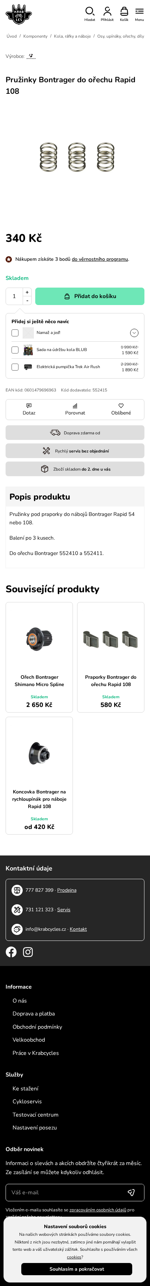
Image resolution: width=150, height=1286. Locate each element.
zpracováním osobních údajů (97, 1210)
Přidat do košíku (95, 296)
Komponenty (35, 36)
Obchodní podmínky (37, 1027)
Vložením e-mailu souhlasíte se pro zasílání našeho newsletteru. (70, 1213)
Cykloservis (27, 1101)
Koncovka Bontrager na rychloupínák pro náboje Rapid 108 (39, 799)
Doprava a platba (34, 1014)
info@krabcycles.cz (45, 929)
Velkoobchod (29, 1040)
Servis (63, 909)
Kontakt (78, 929)
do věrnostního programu (100, 259)
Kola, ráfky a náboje (72, 36)
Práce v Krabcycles (36, 1053)
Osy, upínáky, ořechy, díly (120, 36)
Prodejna (66, 890)
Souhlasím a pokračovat (77, 1269)
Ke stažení (25, 1089)
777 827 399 (39, 890)
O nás (20, 1001)
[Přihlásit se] (131, 1192)
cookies (74, 1257)
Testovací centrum (36, 1115)
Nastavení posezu (35, 1128)
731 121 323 (39, 909)
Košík (124, 19)
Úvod (12, 36)
